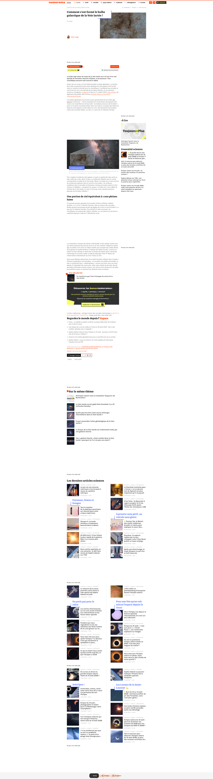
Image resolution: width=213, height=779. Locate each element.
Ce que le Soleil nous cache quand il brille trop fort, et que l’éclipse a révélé (91, 653)
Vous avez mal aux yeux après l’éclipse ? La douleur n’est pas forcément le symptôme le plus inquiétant (91, 639)
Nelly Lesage (75, 37)
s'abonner (162, 2)
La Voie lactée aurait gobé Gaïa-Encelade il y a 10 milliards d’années (95, 405)
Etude (70, 359)
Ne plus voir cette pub (73, 62)
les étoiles (93, 207)
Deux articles (111, 92)
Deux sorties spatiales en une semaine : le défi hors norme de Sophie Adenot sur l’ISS (90, 552)
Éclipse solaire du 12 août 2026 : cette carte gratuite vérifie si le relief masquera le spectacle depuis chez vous (132, 188)
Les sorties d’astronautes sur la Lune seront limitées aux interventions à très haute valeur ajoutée (91, 612)
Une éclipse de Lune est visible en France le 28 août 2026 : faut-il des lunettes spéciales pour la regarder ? (92, 328)
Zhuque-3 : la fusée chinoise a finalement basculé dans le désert (89, 523)
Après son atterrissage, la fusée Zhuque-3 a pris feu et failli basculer (134, 551)
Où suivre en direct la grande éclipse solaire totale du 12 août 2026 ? (89, 674)
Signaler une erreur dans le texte (77, 351)
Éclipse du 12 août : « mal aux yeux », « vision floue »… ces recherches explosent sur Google (134, 629)
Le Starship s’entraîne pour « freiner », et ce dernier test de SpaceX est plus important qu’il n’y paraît (135, 490)
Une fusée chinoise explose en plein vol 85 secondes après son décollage (135, 708)
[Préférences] (154, 2)
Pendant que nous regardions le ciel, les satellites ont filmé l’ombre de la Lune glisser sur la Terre (91, 626)
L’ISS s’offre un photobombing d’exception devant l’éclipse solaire (134, 590)
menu (69, 2)
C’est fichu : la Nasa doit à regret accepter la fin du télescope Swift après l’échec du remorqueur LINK (135, 504)
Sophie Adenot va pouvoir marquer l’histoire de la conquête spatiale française (134, 674)
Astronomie (142, 7)
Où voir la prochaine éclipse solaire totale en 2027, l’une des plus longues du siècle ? (133, 642)
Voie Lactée (78, 359)
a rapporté (84, 92)
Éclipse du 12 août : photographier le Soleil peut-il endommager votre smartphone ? (90, 706)
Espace (134, 7)
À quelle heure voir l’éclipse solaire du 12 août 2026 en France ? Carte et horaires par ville (137, 155)
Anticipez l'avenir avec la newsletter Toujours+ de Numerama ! (95, 397)
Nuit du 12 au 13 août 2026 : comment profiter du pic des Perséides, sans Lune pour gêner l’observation (135, 695)
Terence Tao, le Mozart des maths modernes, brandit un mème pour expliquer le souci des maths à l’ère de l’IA (133, 524)
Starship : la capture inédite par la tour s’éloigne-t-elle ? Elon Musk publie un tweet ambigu (135, 538)
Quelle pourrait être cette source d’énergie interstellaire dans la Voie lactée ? (92, 414)
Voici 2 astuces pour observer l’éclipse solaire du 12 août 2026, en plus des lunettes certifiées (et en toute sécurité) (133, 164)
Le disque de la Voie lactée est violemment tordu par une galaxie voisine (96, 431)
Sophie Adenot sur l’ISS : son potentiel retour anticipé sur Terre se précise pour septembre (133, 180)
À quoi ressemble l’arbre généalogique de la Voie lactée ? (95, 422)
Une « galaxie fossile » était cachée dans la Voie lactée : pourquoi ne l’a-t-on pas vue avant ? (95, 439)
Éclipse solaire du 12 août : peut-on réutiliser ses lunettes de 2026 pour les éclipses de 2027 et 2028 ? (134, 723)
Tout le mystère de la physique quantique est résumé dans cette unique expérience (90, 510)
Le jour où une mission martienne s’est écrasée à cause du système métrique (90, 490)
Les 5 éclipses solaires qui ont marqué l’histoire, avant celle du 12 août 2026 (91, 719)
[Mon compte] (150, 2)
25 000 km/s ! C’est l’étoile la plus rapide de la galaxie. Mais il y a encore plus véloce (91, 538)
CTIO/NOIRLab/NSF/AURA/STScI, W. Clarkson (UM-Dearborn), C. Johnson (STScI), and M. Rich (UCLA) (90, 347)
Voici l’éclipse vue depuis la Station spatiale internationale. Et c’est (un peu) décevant (135, 615)
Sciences (127, 7)
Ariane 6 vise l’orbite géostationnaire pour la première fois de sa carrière (92, 337)
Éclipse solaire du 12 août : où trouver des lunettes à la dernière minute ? (133, 172)
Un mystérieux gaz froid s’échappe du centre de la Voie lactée (95, 277)
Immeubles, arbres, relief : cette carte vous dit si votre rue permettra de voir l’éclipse (91, 691)
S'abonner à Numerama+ (91, 304)
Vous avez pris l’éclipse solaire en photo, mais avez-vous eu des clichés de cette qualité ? (135, 656)
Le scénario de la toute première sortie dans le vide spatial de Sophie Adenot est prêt (89, 591)
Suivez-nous (114, 66)
